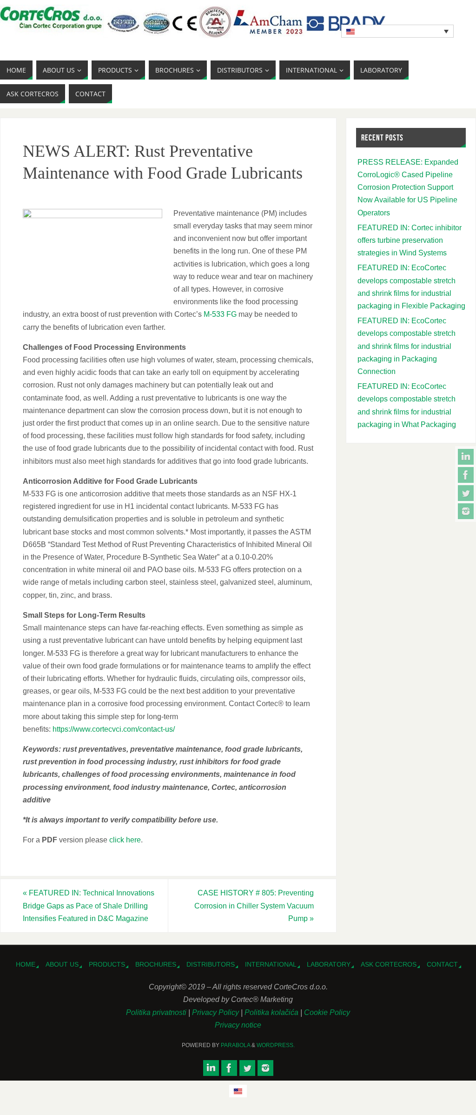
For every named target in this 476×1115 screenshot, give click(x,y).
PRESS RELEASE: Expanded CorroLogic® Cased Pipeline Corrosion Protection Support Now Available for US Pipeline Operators (407, 187)
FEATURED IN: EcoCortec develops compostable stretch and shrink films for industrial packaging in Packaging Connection (406, 346)
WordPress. (276, 1045)
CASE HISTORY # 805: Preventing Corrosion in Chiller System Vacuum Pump (254, 905)
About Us (62, 964)
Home (25, 964)
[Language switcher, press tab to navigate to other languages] (397, 31)
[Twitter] (466, 493)
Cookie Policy (327, 1012)
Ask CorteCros (388, 964)
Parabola (235, 1045)
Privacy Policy (216, 1012)
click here (125, 840)
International (271, 964)
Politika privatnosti (157, 1012)
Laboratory (328, 964)
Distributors (210, 964)
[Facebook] (466, 475)
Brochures (155, 964)
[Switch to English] (238, 1091)
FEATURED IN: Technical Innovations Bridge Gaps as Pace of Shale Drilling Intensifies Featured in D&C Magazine (88, 905)
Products (107, 964)
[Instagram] (466, 511)
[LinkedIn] (466, 457)
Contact (442, 964)
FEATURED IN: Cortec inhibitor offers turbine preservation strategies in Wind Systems (409, 240)
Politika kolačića (272, 1012)
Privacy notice (238, 1025)
